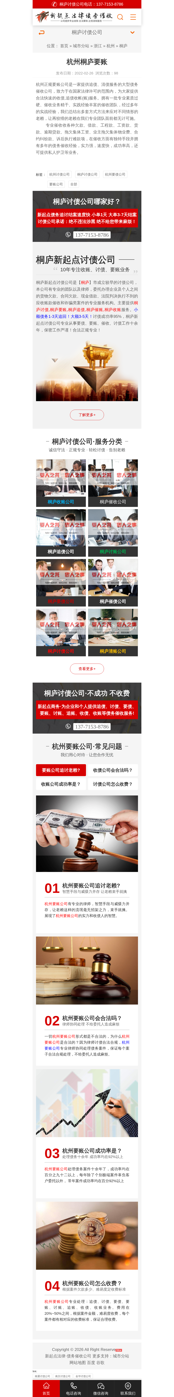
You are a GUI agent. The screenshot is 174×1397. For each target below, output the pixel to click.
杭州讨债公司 (59, 174)
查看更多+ (87, 669)
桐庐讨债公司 (87, 174)
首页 (64, 46)
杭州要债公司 (115, 174)
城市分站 (81, 46)
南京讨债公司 (63, 1376)
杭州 (111, 46)
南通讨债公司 (42, 1376)
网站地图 (77, 1362)
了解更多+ (87, 415)
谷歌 (100, 1362)
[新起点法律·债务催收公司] (74, 16)
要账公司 (56, 184)
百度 (91, 1362)
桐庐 (123, 46)
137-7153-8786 (92, 235)
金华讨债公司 (83, 1376)
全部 (73, 184)
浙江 (98, 46)
